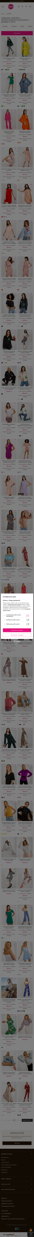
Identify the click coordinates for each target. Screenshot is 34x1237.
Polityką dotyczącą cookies (14, 604)
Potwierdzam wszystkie (17, 630)
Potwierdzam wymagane (17, 635)
